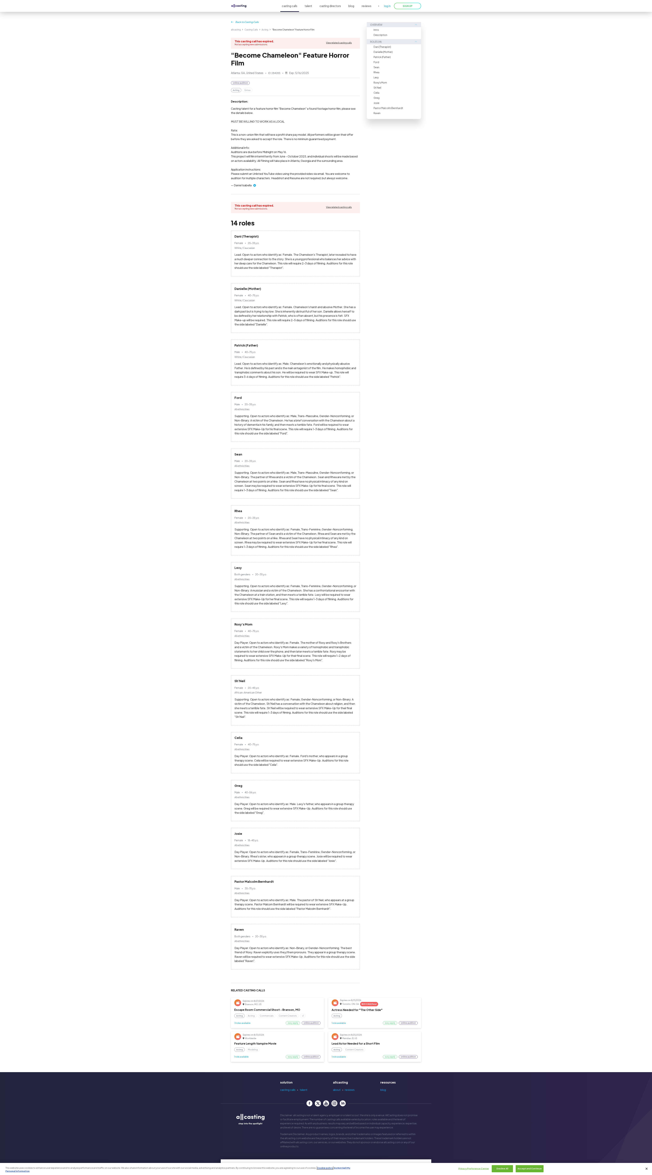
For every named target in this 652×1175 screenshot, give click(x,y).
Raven (377, 113)
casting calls (289, 6)
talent (308, 6)
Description (380, 34)
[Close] (646, 1168)
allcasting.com (292, 1138)
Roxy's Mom (380, 82)
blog (351, 6)
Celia (376, 92)
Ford (376, 62)
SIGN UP (407, 5)
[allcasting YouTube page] (326, 1103)
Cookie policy (325, 1167)
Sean (376, 67)
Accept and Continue (529, 1168)
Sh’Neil (377, 87)
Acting (265, 29)
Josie (376, 102)
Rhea (376, 72)
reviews (366, 6)
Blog (383, 1090)
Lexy (376, 77)
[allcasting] (239, 6)
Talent (303, 1090)
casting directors (330, 6)
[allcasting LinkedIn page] (343, 1103)
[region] (326, 1169)
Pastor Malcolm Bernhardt (388, 107)
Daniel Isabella (243, 185)
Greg (376, 97)
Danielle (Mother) (383, 51)
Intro (376, 29)
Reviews (350, 1090)
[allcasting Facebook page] (309, 1103)
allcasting (236, 29)
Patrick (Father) (382, 56)
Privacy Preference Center (473, 1168)
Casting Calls (251, 29)
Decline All (502, 1168)
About (337, 1090)
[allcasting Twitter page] (318, 1103)
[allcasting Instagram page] (334, 1103)
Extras (247, 90)
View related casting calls (339, 42)
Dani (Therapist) (382, 46)
